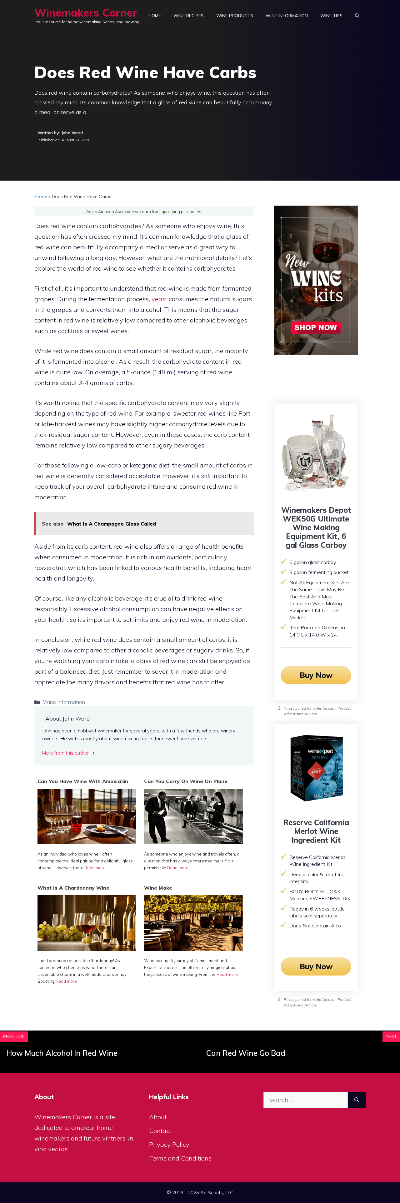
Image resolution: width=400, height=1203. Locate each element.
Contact (160, 1131)
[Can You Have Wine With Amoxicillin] (87, 842)
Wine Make (158, 888)
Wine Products (234, 15)
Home (154, 15)
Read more (95, 867)
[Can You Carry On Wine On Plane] (193, 842)
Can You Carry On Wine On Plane (186, 781)
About (158, 1117)
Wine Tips (331, 15)
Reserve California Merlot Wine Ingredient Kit (316, 831)
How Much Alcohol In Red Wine (62, 1053)
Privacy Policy (169, 1144)
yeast (159, 299)
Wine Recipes (188, 15)
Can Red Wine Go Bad (245, 1053)
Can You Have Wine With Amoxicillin (83, 781)
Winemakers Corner (85, 12)
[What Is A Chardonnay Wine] (87, 948)
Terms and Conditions (180, 1158)
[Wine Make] (193, 948)
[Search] (357, 1100)
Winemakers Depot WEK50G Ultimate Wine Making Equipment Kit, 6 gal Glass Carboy (316, 527)
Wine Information (287, 15)
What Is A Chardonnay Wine (73, 888)
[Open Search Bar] (357, 15)
